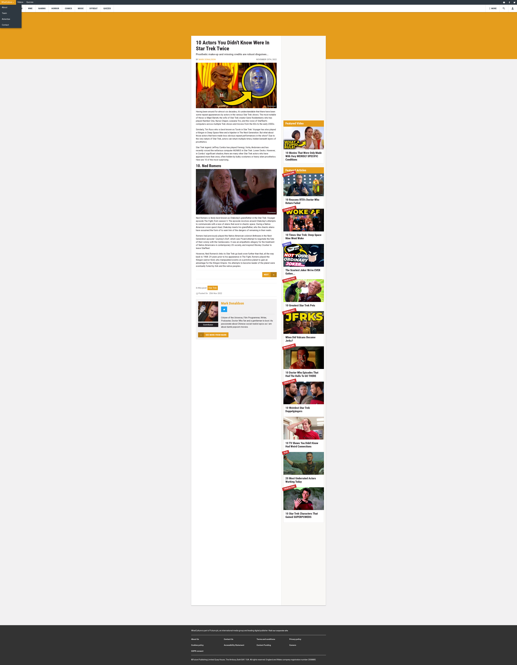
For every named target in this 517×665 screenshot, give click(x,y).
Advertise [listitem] (6, 19)
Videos (20, 2)
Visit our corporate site (278, 630)
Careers (292, 645)
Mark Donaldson (207, 59)
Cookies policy (197, 645)
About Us (195, 639)
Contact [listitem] (5, 25)
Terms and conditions (266, 639)
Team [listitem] (4, 13)
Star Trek (212, 288)
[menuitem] (8, 2)
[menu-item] (30, 8)
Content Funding (264, 645)
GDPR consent (197, 651)
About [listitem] (4, 7)
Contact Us (228, 639)
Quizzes (29, 2)
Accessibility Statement (234, 645)
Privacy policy (295, 639)
